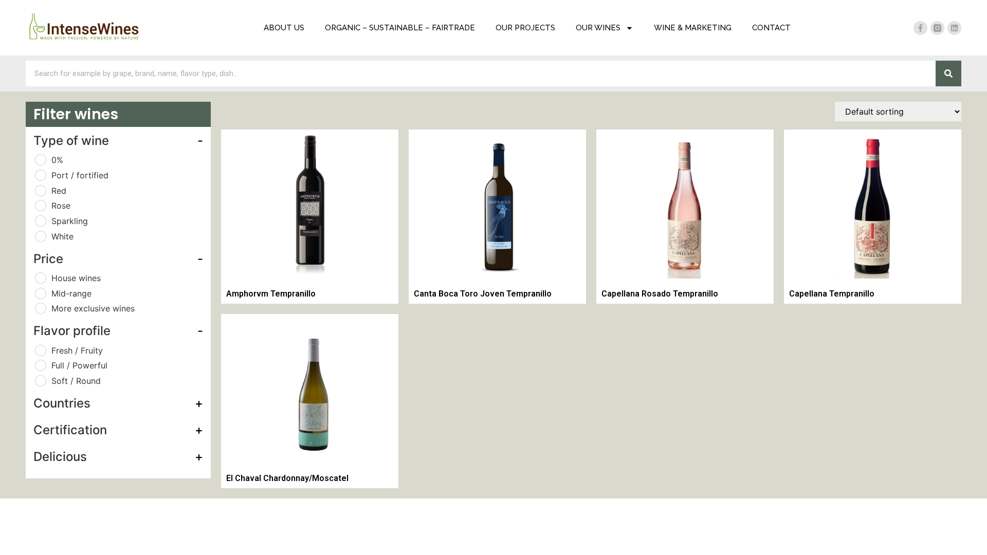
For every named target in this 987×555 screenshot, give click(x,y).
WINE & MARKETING (693, 27)
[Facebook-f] (920, 28)
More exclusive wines (93, 308)
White (62, 236)
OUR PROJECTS (525, 27)
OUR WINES (598, 27)
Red (58, 191)
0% (57, 160)
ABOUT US (284, 27)
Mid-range (71, 293)
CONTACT (771, 27)
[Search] (948, 73)
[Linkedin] (954, 28)
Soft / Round (76, 381)
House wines (76, 278)
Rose (60, 205)
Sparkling (69, 221)
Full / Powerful (79, 365)
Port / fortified (79, 175)
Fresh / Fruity (77, 350)
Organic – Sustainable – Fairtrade (400, 27)
